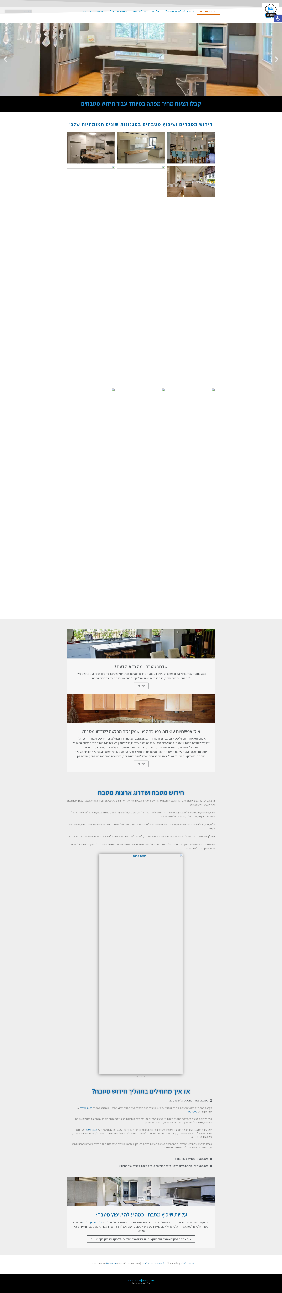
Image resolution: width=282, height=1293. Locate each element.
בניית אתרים (159, 1263)
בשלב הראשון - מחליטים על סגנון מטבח (188, 1100)
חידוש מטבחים (209, 11)
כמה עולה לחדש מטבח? (179, 11)
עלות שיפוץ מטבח (92, 1222)
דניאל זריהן (146, 1263)
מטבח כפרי (192, 1111)
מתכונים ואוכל (118, 11)
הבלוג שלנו (139, 11)
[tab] (141, 1100)
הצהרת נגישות (148, 1280)
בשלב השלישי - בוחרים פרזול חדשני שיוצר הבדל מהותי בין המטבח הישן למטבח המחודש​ (163, 1166)
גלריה (155, 11)
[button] (146, 93)
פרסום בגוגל (188, 1263)
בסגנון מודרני (86, 1108)
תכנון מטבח (91, 1129)
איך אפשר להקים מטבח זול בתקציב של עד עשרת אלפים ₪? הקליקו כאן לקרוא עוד (141, 1239)
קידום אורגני (111, 1263)
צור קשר (86, 11)
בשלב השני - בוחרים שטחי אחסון (191, 1159)
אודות (100, 11)
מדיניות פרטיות (134, 1280)
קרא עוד (141, 685)
